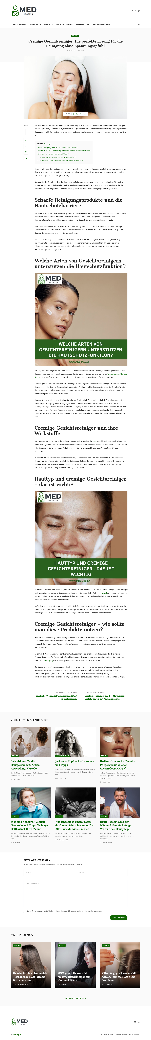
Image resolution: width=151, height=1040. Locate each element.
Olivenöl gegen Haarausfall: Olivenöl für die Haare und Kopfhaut (119, 977)
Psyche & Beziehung (101, 25)
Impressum (126, 1035)
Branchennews (19, 25)
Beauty (74, 36)
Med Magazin (17, 1035)
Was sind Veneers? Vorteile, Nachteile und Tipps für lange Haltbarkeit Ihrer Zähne (29, 825)
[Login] (135, 24)
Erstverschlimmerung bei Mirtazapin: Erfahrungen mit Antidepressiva (105, 697)
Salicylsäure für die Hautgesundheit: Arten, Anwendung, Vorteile (25, 765)
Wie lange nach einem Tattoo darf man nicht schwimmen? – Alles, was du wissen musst (74, 825)
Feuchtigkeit (102, 593)
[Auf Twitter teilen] (26, 146)
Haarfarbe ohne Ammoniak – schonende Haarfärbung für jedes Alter (30, 977)
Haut (95, 441)
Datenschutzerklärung (111, 1035)
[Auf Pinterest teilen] (26, 152)
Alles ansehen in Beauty (74, 998)
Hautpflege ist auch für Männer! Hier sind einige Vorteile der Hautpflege (115, 825)
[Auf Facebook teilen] (26, 140)
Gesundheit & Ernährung (40, 25)
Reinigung (49, 660)
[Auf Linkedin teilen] (26, 158)
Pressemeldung (82, 25)
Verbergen (47, 144)
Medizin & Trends (63, 25)
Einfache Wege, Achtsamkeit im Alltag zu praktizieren (56, 697)
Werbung (136, 1035)
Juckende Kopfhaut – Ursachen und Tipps (74, 763)
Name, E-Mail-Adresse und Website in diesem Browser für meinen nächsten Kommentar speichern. (64, 911)
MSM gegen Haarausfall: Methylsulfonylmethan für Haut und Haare (74, 977)
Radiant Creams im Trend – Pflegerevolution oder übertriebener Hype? (117, 765)
